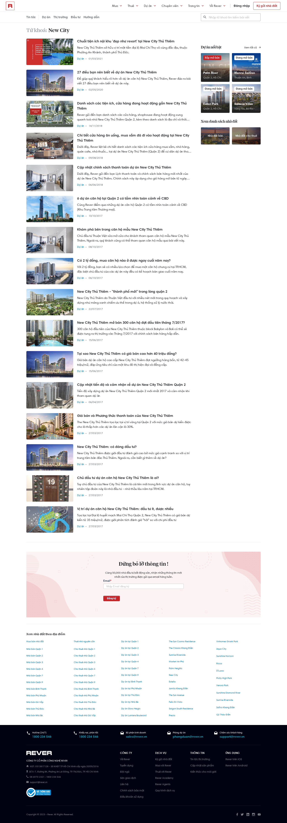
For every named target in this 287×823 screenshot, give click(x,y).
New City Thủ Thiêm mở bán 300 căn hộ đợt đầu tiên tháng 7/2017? (131, 322)
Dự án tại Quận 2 (130, 648)
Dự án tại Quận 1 (129, 641)
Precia (172, 715)
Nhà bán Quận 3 (34, 662)
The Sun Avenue (176, 695)
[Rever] (71, 753)
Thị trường (60, 17)
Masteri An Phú (176, 661)
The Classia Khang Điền (181, 648)
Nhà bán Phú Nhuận (36, 695)
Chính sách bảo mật (132, 790)
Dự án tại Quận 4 (130, 661)
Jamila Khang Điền (178, 688)
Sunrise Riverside (177, 654)
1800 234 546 (41, 736)
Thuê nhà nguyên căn (84, 641)
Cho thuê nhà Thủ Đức (85, 702)
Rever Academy (164, 778)
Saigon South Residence (181, 708)
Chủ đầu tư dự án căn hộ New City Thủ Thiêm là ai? (118, 478)
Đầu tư (75, 17)
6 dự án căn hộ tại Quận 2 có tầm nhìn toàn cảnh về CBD (123, 198)
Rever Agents (162, 784)
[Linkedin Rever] (247, 814)
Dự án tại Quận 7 (130, 668)
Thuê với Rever (163, 771)
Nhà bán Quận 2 (34, 655)
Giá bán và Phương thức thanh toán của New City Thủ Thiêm (125, 416)
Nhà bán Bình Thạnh (36, 688)
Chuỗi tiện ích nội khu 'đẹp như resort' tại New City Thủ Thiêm (126, 41)
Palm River (210, 73)
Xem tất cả (250, 47)
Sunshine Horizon (225, 656)
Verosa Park (222, 685)
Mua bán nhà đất (35, 641)
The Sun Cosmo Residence (182, 641)
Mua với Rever (163, 765)
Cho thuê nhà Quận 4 (84, 669)
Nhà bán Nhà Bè (34, 715)
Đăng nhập (242, 6)
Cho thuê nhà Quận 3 (84, 662)
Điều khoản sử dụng (131, 796)
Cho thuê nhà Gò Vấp (85, 715)
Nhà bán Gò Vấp (34, 702)
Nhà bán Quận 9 (34, 682)
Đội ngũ (124, 771)
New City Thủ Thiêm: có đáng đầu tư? (106, 447)
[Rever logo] (10, 6)
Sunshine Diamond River (228, 692)
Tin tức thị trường (200, 759)
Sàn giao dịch (128, 778)
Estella (172, 681)
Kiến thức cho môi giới (203, 771)
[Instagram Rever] (253, 814)
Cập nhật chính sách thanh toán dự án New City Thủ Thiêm (124, 167)
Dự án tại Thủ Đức (130, 695)
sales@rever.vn (136, 736)
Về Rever (215, 6)
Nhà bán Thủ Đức (35, 708)
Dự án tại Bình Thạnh (131, 681)
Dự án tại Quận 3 (130, 654)
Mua (115, 6)
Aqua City (221, 648)
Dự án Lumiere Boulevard (133, 715)
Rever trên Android (236, 765)
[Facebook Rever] (237, 814)
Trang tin (194, 6)
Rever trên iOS (234, 759)
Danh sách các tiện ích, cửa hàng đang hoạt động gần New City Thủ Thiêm (132, 106)
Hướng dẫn (91, 17)
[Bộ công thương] (38, 793)
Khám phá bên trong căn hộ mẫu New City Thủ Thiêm (120, 229)
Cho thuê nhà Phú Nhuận (86, 695)
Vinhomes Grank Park (227, 641)
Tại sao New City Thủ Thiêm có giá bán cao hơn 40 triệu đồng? (126, 353)
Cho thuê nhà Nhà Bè (84, 708)
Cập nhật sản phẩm (202, 765)
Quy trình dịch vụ (165, 790)
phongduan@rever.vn (188, 736)
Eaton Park (210, 104)
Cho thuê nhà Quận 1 (84, 649)
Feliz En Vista (175, 702)
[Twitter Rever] (242, 814)
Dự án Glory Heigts (130, 708)
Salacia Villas (243, 104)
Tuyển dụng (126, 765)
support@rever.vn (232, 736)
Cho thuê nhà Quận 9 (84, 682)
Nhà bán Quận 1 (34, 649)
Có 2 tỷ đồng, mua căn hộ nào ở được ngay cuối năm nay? (123, 260)
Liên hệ (124, 784)
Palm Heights (175, 668)
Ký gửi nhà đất (267, 6)
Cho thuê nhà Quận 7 (84, 675)
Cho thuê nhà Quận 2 (84, 655)
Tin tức (31, 17)
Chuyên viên (170, 6)
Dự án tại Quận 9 (130, 675)
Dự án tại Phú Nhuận (131, 688)
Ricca (219, 663)
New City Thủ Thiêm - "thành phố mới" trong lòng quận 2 (122, 291)
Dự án (148, 6)
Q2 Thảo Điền (223, 714)
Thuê (131, 6)
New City (173, 675)
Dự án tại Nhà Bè (129, 702)
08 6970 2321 (37, 776)
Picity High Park (224, 678)
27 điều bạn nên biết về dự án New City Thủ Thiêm (117, 72)
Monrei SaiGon (244, 73)
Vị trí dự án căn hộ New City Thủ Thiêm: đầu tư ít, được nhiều (125, 509)
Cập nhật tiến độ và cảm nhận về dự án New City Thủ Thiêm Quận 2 (131, 385)
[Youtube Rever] (259, 814)
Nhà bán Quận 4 (34, 669)
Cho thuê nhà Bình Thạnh (86, 688)
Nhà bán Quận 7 (34, 675)
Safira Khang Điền (225, 707)
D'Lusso (220, 670)
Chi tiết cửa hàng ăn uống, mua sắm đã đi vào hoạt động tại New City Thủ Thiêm (133, 138)
